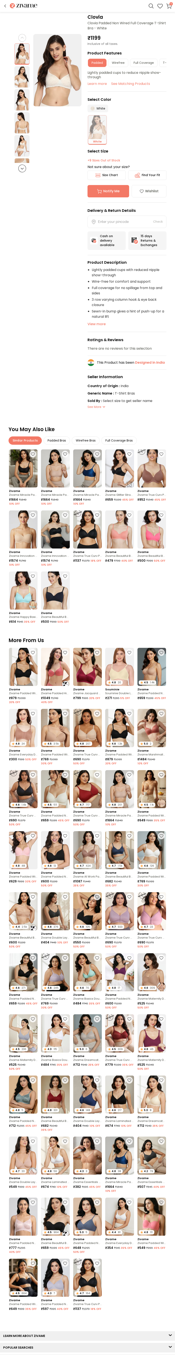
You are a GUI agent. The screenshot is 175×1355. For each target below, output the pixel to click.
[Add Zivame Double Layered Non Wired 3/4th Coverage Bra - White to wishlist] (161, 1324)
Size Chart (110, 175)
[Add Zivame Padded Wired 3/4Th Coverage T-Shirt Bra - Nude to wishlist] (65, 713)
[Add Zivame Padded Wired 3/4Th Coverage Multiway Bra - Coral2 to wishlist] (161, 1202)
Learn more (97, 83)
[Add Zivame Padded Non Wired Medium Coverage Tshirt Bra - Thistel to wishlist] (65, 1263)
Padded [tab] (97, 63)
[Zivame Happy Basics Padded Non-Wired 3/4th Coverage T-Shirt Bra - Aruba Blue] (23, 590)
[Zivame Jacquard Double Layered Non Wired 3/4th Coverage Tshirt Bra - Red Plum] (87, 667)
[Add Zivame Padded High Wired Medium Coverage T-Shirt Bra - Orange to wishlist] (65, 652)
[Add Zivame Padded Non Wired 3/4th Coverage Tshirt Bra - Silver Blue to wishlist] (32, 1080)
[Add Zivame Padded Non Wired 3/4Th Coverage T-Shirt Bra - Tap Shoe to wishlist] (65, 835)
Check (158, 221)
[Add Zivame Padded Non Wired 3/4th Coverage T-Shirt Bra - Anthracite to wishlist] (32, 958)
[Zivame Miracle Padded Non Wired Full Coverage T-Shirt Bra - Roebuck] (55, 468)
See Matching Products (130, 83)
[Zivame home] (23, 6)
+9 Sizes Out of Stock (104, 160)
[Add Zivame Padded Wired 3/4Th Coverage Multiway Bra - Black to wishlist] (32, 1263)
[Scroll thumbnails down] (22, 168)
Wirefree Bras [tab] (86, 440)
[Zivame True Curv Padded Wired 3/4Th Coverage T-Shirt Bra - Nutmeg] (151, 468)
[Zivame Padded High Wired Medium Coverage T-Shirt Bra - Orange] (55, 667)
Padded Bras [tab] (57, 440)
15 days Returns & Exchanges (149, 240)
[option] (22, 54)
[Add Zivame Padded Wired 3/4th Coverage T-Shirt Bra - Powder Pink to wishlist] (32, 835)
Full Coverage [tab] (144, 63)
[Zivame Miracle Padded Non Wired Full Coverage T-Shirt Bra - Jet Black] (23, 468)
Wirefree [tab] (118, 63)
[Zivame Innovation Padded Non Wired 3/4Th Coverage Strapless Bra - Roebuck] (23, 529)
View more (97, 324)
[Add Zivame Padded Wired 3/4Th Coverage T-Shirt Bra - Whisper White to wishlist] (161, 835)
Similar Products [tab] (25, 440)
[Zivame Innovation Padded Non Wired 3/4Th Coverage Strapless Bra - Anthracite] (55, 529)
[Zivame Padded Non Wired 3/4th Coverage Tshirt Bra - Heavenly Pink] (23, 1217)
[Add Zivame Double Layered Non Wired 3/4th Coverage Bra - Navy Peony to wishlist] (97, 1080)
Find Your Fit (151, 175)
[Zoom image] (57, 70)
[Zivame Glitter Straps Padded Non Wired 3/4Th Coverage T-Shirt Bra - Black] (119, 468)
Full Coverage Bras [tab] (119, 440)
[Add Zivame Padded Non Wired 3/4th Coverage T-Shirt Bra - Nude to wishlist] (161, 652)
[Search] (151, 6)
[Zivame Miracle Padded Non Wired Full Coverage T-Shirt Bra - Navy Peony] (87, 468)
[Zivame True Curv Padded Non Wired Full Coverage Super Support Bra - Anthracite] (87, 529)
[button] (5, 6)
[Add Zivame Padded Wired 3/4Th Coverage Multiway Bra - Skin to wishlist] (161, 774)
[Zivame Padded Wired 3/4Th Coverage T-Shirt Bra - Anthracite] (23, 667)
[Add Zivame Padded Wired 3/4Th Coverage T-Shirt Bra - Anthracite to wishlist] (32, 652)
